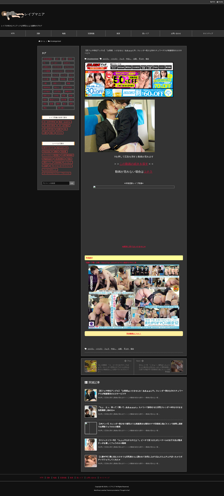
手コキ (141, 59)
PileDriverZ (47, 159)
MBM (56, 151)
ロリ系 (45, 79)
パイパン (69, 71)
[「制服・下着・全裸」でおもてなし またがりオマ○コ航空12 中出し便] (133, 296)
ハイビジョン (58, 71)
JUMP (45, 166)
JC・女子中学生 (49, 122)
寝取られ (46, 96)
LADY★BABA (67, 155)
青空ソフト (47, 162)
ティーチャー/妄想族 (51, 155)
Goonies (58, 162)
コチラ (148, 171)
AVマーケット (48, 148)
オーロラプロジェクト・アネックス (56, 173)
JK (63, 59)
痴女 (147, 59)
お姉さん (46, 67)
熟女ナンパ (54, 100)
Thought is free (124, 490)
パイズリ (114, 59)
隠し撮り (61, 108)
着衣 (58, 104)
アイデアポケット (49, 170)
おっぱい (54, 63)
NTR (70, 59)
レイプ (63, 75)
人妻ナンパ (57, 83)
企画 (135, 59)
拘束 (70, 96)
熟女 (45, 100)
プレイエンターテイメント (61, 166)
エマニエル (69, 67)
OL (44, 63)
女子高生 (57, 91)
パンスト (46, 75)
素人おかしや (62, 148)
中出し (128, 59)
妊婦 (59, 129)
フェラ (121, 59)
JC (57, 59)
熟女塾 (63, 100)
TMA (69, 159)
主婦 (71, 79)
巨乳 (63, 96)
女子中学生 (68, 87)
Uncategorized (55, 41)
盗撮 (51, 104)
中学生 (63, 79)
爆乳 (71, 100)
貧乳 (71, 104)
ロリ (71, 75)
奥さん (56, 87)
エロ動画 (46, 71)
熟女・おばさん (64, 122)
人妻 (45, 83)
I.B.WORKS (47, 59)
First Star (46, 151)
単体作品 (46, 87)
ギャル (59, 133)
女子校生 (46, 91)
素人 (64, 104)
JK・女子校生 (64, 125)
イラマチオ (57, 67)
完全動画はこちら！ (133, 334)
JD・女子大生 (48, 129)
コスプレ (106, 59)
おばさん (67, 63)
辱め (45, 108)
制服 (68, 83)
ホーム (43, 41)
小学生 (56, 96)
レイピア (68, 162)
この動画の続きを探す (133, 163)
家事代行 (68, 91)
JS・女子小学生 (49, 125)
